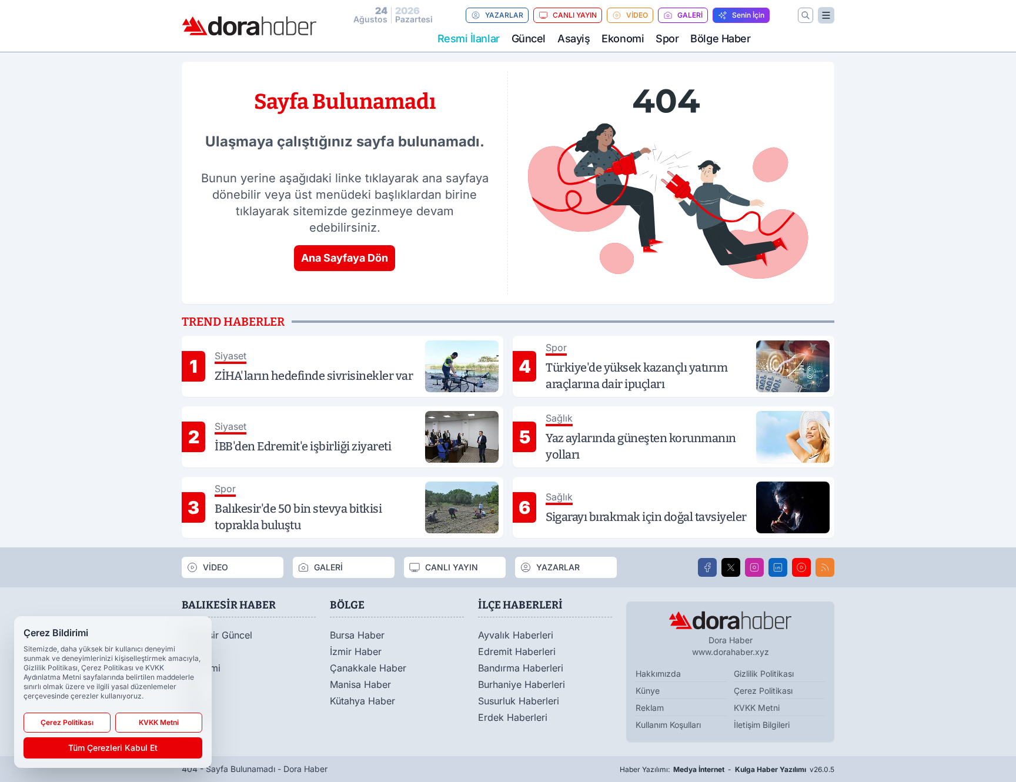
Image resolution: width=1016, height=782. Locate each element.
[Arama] (805, 15)
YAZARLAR (504, 15)
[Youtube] (801, 567)
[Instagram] (754, 567)
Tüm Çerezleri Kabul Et (113, 748)
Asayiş (573, 38)
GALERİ (690, 15)
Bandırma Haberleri (520, 668)
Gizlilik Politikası (764, 674)
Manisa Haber (360, 684)
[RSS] (825, 567)
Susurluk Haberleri (518, 701)
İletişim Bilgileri (762, 725)
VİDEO (637, 15)
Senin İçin (748, 15)
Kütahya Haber (362, 701)
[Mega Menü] (826, 15)
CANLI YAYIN (575, 15)
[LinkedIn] (777, 567)
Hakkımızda (658, 674)
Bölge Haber (720, 38)
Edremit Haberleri (517, 651)
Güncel (529, 38)
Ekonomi (622, 38)
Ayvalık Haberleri (515, 635)
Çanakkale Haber (368, 668)
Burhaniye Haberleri (521, 684)
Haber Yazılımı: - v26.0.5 (727, 769)
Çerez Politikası (763, 691)
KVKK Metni (757, 708)
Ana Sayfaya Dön (344, 258)
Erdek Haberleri (512, 717)
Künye (648, 691)
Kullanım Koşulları (668, 725)
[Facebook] (707, 567)
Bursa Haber (357, 635)
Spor (667, 38)
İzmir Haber (356, 651)
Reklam (650, 708)
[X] (730, 567)
